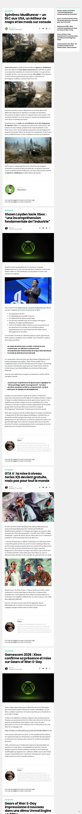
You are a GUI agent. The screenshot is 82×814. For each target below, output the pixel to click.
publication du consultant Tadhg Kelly (30, 308)
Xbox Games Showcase (17, 707)
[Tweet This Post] (43, 228)
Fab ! (12, 227)
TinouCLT (13, 28)
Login (33, 200)
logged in (16, 202)
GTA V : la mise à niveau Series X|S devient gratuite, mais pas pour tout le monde (67, 20)
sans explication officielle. (13, 599)
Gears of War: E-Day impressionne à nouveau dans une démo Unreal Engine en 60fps (67, 37)
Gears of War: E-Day (27, 722)
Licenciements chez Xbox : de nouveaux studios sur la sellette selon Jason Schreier (67, 45)
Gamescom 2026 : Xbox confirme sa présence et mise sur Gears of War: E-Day (67, 28)
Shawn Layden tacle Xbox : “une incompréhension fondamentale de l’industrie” (67, 12)
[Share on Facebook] (39, 228)
